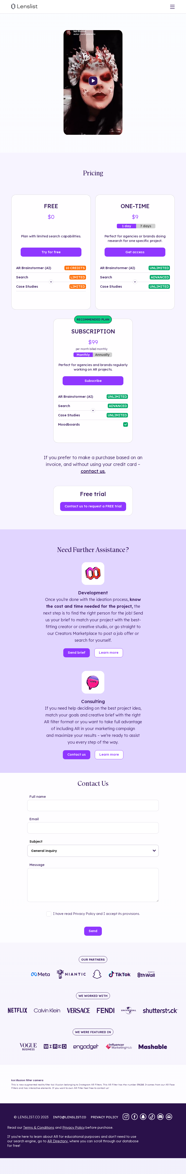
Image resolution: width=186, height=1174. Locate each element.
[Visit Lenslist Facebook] (134, 1117)
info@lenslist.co (69, 1117)
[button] (154, 851)
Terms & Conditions (38, 1127)
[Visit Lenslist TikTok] (152, 1117)
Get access (134, 252)
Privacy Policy (73, 1127)
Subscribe (93, 380)
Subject (35, 841)
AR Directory (57, 1141)
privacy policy (104, 1117)
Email (34, 819)
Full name (37, 796)
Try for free (51, 252)
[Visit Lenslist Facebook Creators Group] (169, 1117)
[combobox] (93, 851)
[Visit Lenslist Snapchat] (143, 1117)
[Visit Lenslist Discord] (160, 1117)
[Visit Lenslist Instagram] (126, 1117)
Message (36, 865)
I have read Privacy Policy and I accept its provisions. (96, 913)
